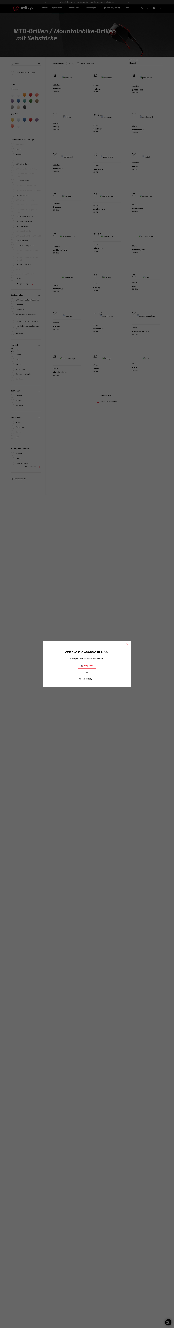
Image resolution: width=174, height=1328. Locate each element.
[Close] (127, 644)
